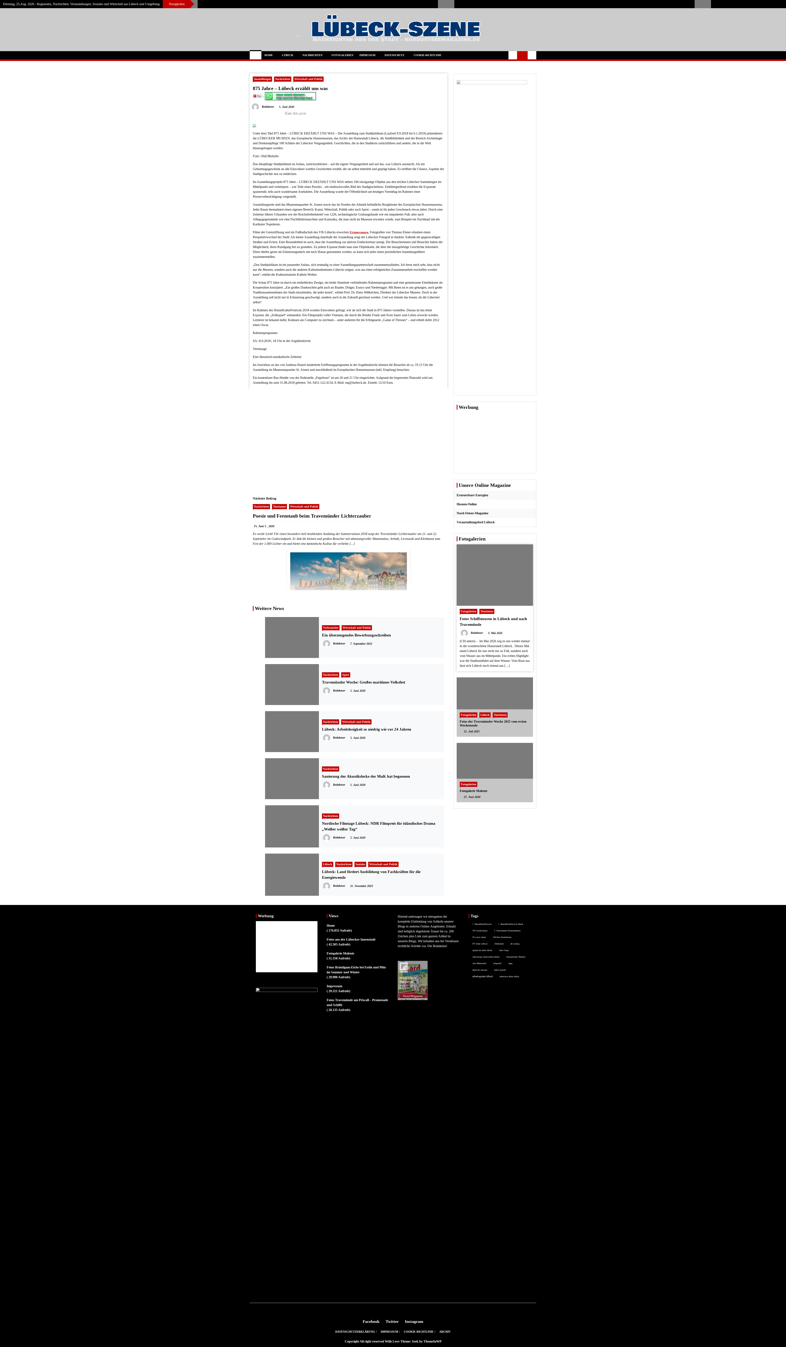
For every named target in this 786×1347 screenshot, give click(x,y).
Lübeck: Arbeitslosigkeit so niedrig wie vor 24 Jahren (366, 729)
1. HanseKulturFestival (481, 924)
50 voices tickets (479, 937)
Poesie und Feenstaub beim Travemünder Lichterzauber (312, 516)
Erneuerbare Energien (472, 495)
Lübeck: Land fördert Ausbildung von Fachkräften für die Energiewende (371, 875)
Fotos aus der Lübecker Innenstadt (351, 939)
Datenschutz (394, 55)
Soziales (360, 864)
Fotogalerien (342, 55)
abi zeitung (514, 943)
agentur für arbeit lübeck (482, 950)
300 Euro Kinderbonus (502, 937)
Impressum (367, 55)
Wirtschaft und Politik (308, 79)
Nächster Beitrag (264, 498)
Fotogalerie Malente (473, 791)
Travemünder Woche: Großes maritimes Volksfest (363, 682)
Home (268, 55)
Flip (259, 96)
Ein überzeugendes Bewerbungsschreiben (356, 635)
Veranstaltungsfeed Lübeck (476, 522)
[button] (512, 55)
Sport (345, 674)
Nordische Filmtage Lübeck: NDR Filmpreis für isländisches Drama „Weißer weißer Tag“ (378, 826)
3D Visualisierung (479, 930)
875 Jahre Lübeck (480, 943)
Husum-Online (467, 504)
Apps (510, 963)
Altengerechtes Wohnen (515, 956)
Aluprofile (497, 963)
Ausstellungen (262, 79)
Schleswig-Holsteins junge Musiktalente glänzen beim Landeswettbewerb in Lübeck (585, 2)
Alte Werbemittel (479, 963)
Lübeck (287, 55)
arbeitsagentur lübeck (482, 976)
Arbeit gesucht (500, 969)
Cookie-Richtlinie (428, 55)
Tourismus (279, 506)
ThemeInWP (432, 1341)
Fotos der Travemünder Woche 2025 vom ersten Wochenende (493, 723)
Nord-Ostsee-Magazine (472, 513)
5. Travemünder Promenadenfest (507, 930)
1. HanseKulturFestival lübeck (510, 924)
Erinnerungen (359, 232)
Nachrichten (312, 55)
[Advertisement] (348, 437)
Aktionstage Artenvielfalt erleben (485, 956)
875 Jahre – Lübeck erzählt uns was (290, 88)
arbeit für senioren (479, 969)
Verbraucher (331, 627)
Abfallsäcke (499, 943)
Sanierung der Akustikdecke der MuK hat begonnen (366, 776)
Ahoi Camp (504, 950)
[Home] (255, 55)
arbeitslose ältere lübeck (509, 976)
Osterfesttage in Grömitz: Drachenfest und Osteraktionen (312, 2)
